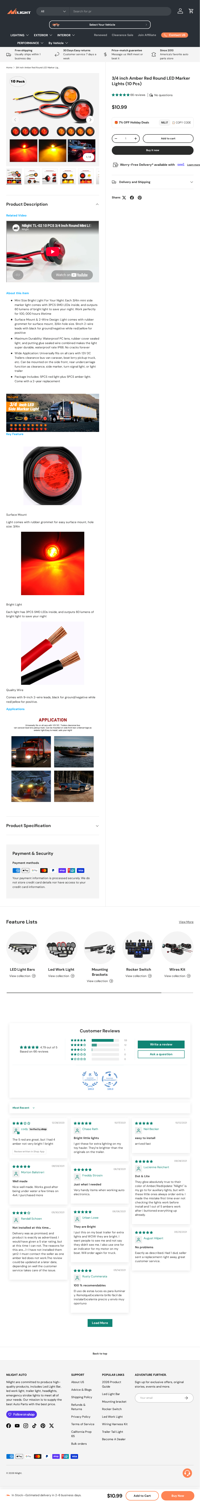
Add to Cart (142, 1496)
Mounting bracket (114, 1402)
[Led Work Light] (61, 948)
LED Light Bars (22, 969)
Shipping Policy (81, 1397)
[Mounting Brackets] (100, 948)
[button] (191, 11)
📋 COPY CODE (181, 122)
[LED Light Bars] (22, 948)
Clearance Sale (122, 35)
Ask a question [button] (161, 1054)
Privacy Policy (80, 1417)
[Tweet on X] (124, 198)
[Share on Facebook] (132, 198)
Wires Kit (177, 969)
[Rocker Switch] (139, 948)
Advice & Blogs (81, 1390)
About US (77, 1382)
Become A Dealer (114, 1439)
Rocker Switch (138, 969)
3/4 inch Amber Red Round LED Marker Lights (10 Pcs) (38, 68)
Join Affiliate (147, 35)
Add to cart (168, 138)
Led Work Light (61, 969)
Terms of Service (82, 1424)
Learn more (193, 165)
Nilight (18, 1473)
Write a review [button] (161, 1044)
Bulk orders (79, 1444)
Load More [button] (100, 1323)
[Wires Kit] (177, 948)
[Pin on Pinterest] (140, 198)
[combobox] (103, 11)
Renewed (100, 35)
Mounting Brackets (100, 972)
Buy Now (178, 1496)
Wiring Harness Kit (115, 1424)
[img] (21, 1123)
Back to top (100, 1353)
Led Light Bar (111, 1394)
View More (186, 922)
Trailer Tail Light (112, 1432)
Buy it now (152, 150)
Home (9, 68)
